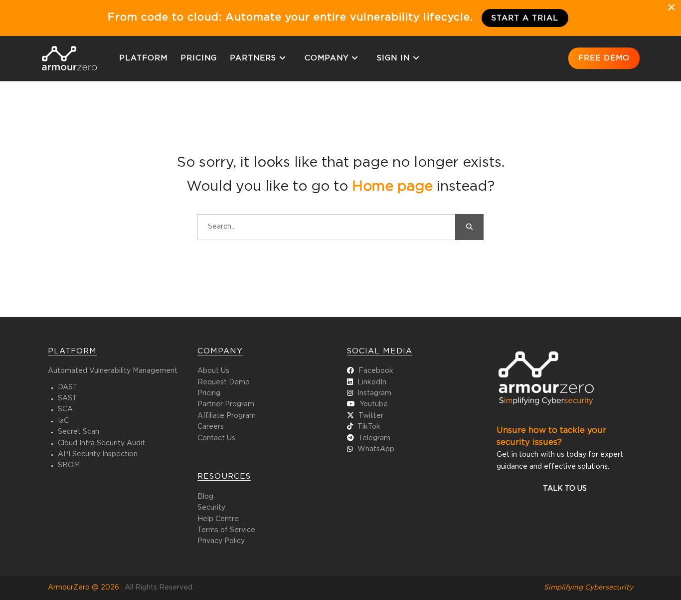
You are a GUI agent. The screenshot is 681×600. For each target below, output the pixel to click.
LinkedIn (371, 382)
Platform (143, 58)
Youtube (373, 404)
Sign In (393, 58)
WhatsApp (375, 449)
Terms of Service (226, 530)
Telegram (374, 438)
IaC (63, 421)
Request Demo (223, 382)
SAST (67, 398)
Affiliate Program (226, 416)
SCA (65, 409)
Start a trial (525, 18)
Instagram (374, 393)
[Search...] (469, 227)
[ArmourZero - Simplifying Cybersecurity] (69, 68)
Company (327, 58)
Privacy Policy (221, 541)
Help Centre (218, 519)
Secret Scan (78, 432)
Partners (253, 58)
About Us (213, 371)
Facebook (375, 371)
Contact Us (216, 438)
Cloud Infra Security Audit (101, 443)
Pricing (198, 58)
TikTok (368, 427)
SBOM (69, 465)
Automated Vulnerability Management (112, 371)
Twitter (370, 416)
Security (211, 508)
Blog (205, 497)
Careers (210, 427)
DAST (68, 387)
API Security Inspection (98, 454)
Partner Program (225, 404)
